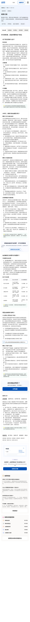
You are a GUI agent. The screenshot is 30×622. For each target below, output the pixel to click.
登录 (14, 2)
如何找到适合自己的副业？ (8, 495)
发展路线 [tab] (10, 30)
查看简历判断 (15, 469)
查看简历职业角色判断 (15, 249)
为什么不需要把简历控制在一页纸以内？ (10, 487)
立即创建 (15, 389)
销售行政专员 (15, 440)
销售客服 (4, 438)
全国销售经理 (7, 526)
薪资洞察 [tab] (21, 30)
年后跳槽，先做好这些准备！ (8, 503)
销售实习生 (9, 440)
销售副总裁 (7, 520)
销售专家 (4, 440)
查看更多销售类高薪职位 (15, 538)
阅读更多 (15, 511)
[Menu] (28, 2)
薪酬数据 (3, 7)
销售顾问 (14, 438)
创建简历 (21, 2)
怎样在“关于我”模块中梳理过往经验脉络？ (11, 479)
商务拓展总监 (7, 523)
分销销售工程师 (8, 532)
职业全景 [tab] (4, 30)
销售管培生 (9, 438)
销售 (8, 7)
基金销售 (7, 529)
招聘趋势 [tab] (26, 30)
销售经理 (22, 438)
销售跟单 (18, 438)
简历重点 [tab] (15, 30)
